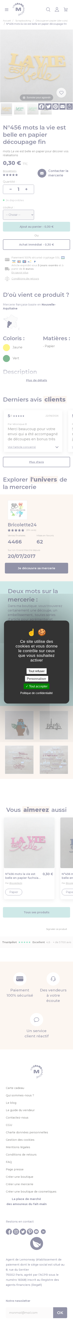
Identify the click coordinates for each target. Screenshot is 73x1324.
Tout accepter (37, 686)
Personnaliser (36, 678)
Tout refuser (36, 671)
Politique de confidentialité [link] (36, 693)
